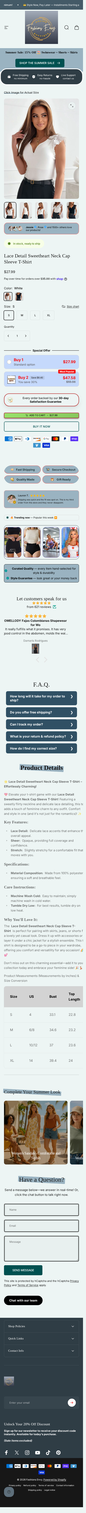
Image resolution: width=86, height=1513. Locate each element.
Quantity (9, 326)
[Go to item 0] (10, 210)
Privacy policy (15, 1485)
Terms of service (46, 1485)
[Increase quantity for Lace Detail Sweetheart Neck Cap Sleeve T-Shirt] (25, 336)
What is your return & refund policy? (38, 736)
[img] (41, 603)
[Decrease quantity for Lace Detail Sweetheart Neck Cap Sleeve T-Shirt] (8, 336)
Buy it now (41, 426)
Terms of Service (27, 1285)
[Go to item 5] (72, 210)
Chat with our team (23, 1300)
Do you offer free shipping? (31, 712)
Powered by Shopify (54, 1479)
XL (48, 315)
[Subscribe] (72, 1403)
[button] (38, 659)
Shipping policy (35, 1490)
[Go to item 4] (57, 210)
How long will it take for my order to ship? (37, 698)
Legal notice (49, 1490)
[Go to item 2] (26, 210)
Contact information (65, 1485)
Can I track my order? (26, 724)
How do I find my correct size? (33, 748)
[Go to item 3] (41, 210)
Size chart (73, 306)
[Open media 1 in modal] (72, 106)
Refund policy (29, 1485)
